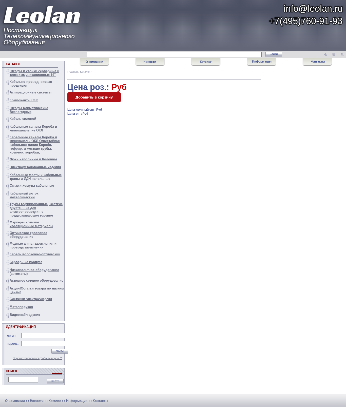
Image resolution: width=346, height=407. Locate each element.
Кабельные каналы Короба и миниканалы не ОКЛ (33, 128)
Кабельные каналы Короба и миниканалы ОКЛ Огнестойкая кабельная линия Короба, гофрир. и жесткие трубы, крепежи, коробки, (35, 144)
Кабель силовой (23, 119)
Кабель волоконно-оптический (35, 254)
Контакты (100, 401)
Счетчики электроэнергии (31, 299)
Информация (77, 401)
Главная (72, 71)
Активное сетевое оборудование (36, 280)
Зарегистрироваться (26, 358)
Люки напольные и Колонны (33, 159)
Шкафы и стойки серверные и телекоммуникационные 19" (34, 73)
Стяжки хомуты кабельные (32, 185)
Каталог (85, 71)
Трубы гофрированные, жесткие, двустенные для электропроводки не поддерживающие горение (37, 209)
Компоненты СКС (24, 100)
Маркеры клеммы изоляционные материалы (31, 224)
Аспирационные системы (30, 92)
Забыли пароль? (51, 358)
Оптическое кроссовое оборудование (28, 235)
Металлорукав (21, 307)
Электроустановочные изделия (35, 167)
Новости (37, 401)
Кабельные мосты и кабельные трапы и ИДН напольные (36, 177)
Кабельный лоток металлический (24, 195)
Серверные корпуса (26, 262)
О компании (15, 401)
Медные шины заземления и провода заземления (33, 245)
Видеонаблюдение (25, 315)
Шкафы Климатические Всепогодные (29, 110)
